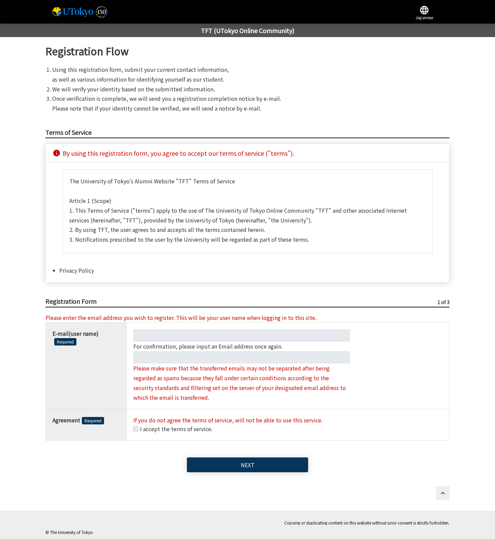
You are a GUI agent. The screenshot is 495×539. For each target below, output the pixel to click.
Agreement (77, 420)
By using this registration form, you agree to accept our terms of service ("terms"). (173, 153)
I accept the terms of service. (176, 429)
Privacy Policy (76, 270)
